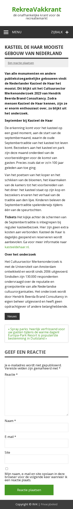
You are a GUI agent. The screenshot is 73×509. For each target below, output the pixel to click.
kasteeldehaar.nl (17, 247)
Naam (10, 420)
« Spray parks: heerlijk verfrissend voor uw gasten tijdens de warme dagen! (36, 330)
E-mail (10, 436)
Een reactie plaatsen (21, 63)
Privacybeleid (49, 504)
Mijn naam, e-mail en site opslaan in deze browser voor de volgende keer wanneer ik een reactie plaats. (36, 477)
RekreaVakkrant (36, 9)
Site (7, 452)
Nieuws (12, 316)
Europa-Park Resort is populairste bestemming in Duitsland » (33, 336)
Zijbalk (57, 32)
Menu (17, 32)
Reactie (11, 374)
